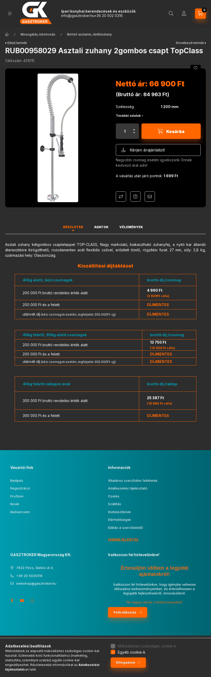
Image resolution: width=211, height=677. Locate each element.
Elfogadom (125, 662)
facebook (12, 600)
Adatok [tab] (101, 227)
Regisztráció (20, 488)
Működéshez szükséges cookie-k (147, 646)
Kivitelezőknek (119, 512)
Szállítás (114, 504)
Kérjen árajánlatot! (147, 150)
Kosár (14, 504)
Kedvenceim (20, 512)
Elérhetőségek (119, 520)
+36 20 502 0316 (108, 15)
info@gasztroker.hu (77, 15)
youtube (22, 600)
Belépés (16, 480)
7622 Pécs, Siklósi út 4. (35, 568)
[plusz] (134, 127)
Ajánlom (150, 196)
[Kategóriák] (9, 13)
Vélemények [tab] (131, 227)
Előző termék (17, 43)
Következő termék (190, 43)
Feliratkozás (124, 612)
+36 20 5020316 (29, 576)
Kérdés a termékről (135, 196)
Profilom (16, 496)
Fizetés (113, 496)
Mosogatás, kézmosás (38, 34)
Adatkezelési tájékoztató (127, 488)
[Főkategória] (7, 34)
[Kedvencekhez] (195, 68)
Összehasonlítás (121, 196)
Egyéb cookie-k (131, 652)
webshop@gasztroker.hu (36, 583)
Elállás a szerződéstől (125, 527)
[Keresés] (171, 13)
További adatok (128, 116)
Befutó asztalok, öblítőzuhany (89, 34)
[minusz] (134, 135)
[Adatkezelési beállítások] (32, 600)
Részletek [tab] (73, 227)
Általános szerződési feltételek (132, 480)
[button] (58, 138)
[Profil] (184, 13)
